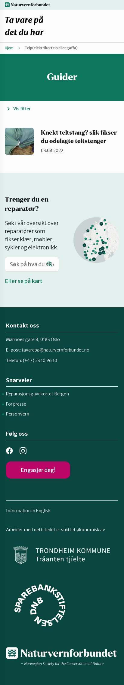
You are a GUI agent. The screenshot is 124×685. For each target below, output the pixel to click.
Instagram (23, 450)
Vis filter (22, 108)
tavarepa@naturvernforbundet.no (55, 350)
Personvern (17, 414)
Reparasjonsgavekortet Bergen (37, 394)
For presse (16, 404)
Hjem (9, 48)
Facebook (9, 450)
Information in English (28, 510)
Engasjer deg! (38, 470)
